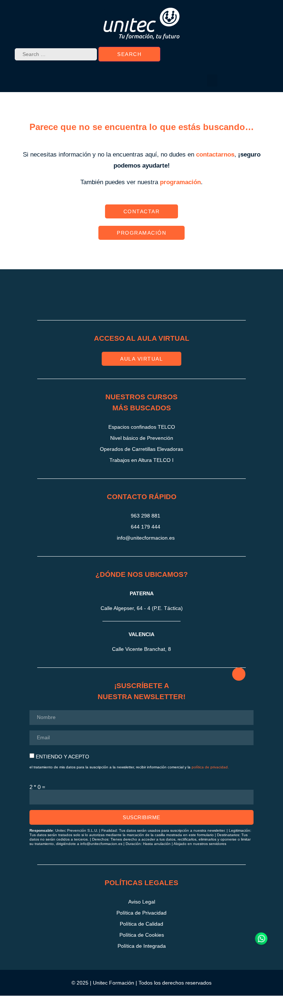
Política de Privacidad (141, 913)
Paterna (142, 593)
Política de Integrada (142, 946)
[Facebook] (129, 297)
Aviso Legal (141, 902)
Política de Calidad (141, 924)
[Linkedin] (154, 297)
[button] (212, 80)
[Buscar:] (56, 54)
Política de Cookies (141, 935)
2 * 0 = (37, 787)
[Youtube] (178, 297)
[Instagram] (104, 297)
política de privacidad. (210, 767)
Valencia (141, 634)
